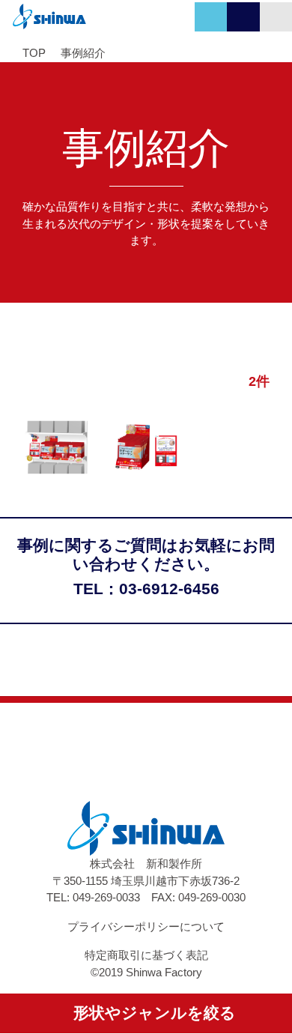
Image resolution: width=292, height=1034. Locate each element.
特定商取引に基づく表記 (146, 955)
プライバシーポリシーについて (146, 926)
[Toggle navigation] (276, 16)
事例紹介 (83, 52)
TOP (34, 52)
